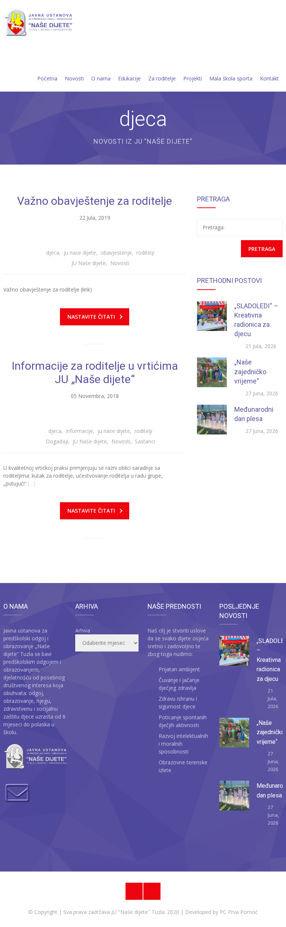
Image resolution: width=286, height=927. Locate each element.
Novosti (74, 78)
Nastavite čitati (91, 316)
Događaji (57, 441)
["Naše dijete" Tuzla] (37, 23)
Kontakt (269, 78)
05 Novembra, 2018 (95, 395)
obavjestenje (116, 252)
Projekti (192, 78)
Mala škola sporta (230, 78)
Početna (47, 78)
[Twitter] (152, 891)
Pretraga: (214, 227)
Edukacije (129, 78)
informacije (79, 430)
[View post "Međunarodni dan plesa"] (212, 419)
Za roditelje (162, 78)
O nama (101, 78)
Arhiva (82, 630)
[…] (31, 483)
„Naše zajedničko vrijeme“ (250, 371)
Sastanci (145, 441)
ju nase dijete (80, 252)
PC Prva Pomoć (238, 911)
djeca (52, 252)
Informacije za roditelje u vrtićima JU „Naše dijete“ (95, 372)
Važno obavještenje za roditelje (94, 200)
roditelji (145, 252)
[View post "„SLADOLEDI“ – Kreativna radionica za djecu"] (212, 316)
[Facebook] (134, 891)
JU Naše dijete (89, 263)
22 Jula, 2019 (94, 217)
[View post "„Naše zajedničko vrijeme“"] (212, 372)
